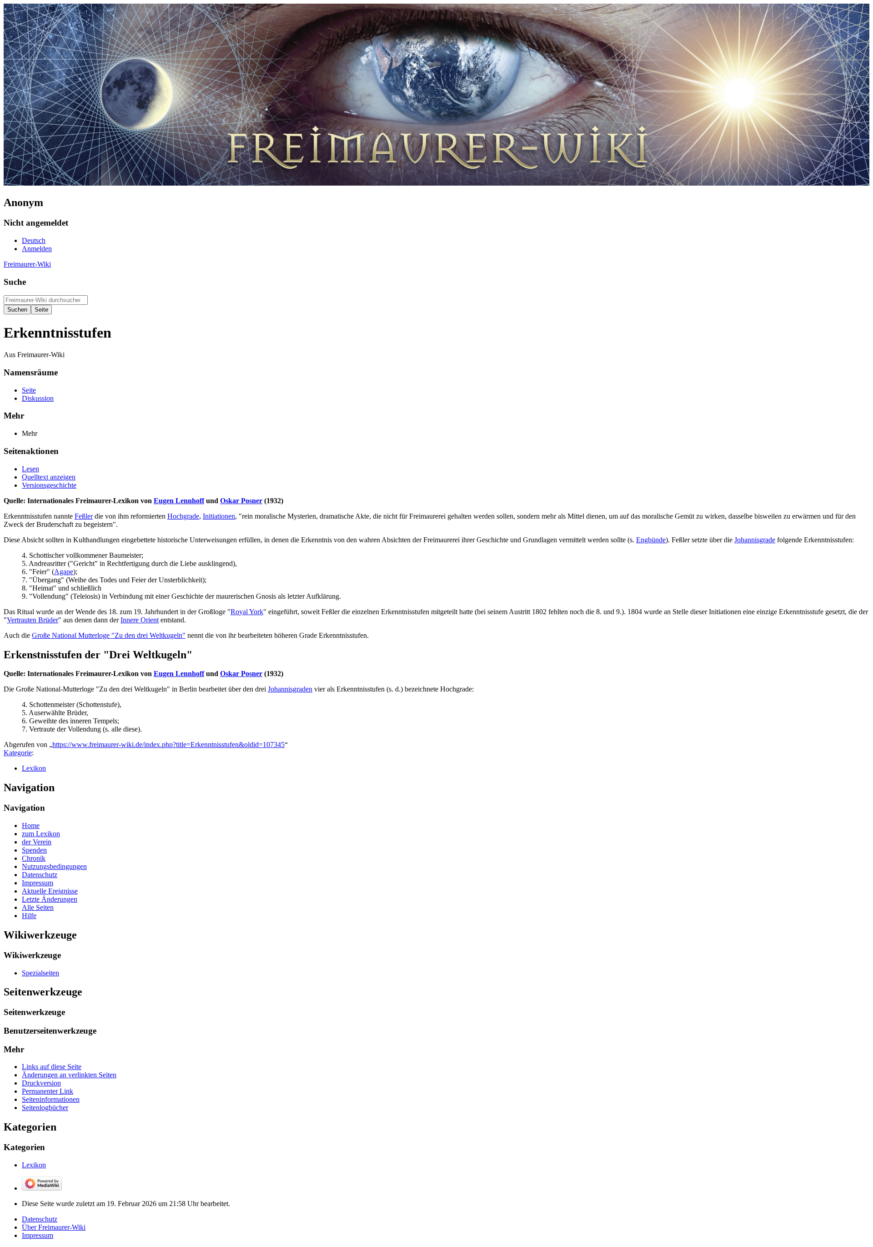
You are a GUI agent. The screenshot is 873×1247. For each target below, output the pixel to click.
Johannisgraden (290, 689)
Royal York (247, 612)
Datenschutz (39, 1219)
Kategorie (18, 753)
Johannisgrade (754, 540)
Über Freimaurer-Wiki (53, 1227)
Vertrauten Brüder (32, 620)
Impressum (37, 1235)
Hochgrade (183, 516)
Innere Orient (139, 620)
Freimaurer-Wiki (27, 264)
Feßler (84, 516)
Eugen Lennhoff (179, 501)
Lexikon (34, 768)
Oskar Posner (241, 501)
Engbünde (651, 540)
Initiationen (219, 516)
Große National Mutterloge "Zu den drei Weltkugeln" (109, 635)
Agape (63, 572)
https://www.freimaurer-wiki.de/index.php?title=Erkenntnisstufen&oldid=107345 (168, 744)
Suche (15, 282)
